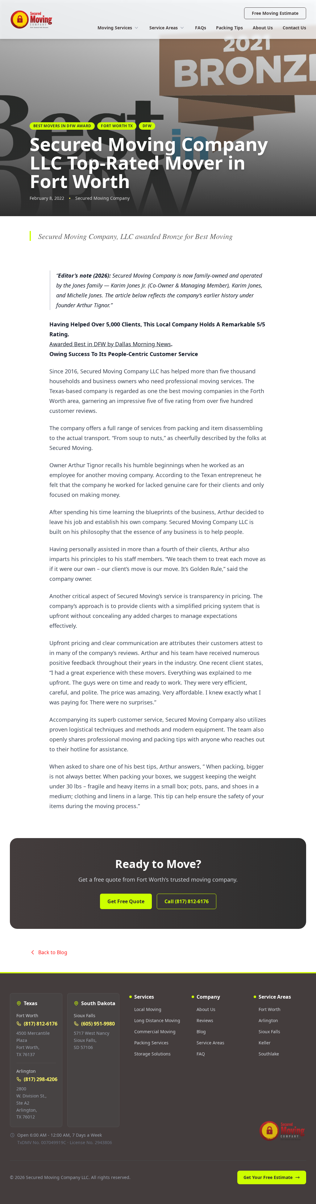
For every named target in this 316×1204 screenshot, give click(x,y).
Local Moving (147, 1009)
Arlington (268, 1020)
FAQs (200, 28)
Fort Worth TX (117, 125)
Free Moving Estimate (275, 13)
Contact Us (294, 28)
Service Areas (163, 28)
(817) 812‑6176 (40, 1023)
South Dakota (98, 1003)
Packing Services (151, 1043)
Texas (30, 1003)
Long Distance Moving (157, 1020)
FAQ (201, 1054)
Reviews (205, 1020)
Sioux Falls (269, 1031)
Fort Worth (270, 1009)
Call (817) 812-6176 (186, 901)
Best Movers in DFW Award (62, 125)
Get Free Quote (125, 901)
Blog (201, 1031)
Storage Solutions (152, 1054)
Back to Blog (52, 952)
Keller (265, 1043)
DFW (147, 125)
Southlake (269, 1054)
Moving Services (115, 28)
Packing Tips (229, 28)
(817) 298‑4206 (40, 1079)
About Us (263, 28)
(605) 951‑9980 (98, 1023)
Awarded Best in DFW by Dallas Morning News (110, 344)
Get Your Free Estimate (268, 1177)
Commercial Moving (155, 1031)
